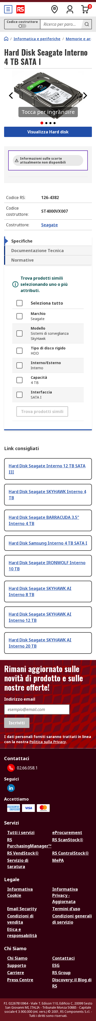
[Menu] (8, 9)
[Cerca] (86, 24)
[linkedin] (11, 788)
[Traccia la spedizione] (54, 9)
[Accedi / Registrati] (70, 9)
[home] (6, 39)
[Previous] (11, 95)
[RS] (20, 9)
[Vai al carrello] (85, 9)
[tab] (48, 241)
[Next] (85, 95)
